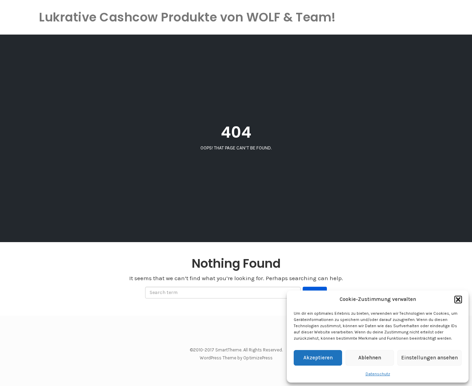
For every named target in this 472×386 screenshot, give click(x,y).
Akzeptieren (318, 358)
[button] (458, 299)
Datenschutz (378, 373)
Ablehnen (369, 358)
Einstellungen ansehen (429, 358)
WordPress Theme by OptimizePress (236, 357)
